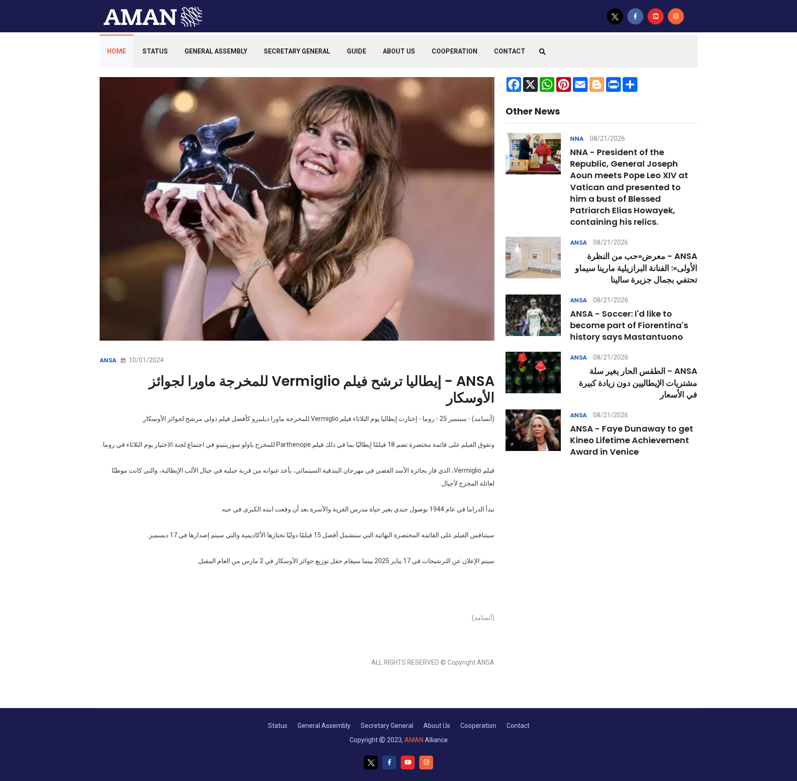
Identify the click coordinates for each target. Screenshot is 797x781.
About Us (399, 51)
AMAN (413, 740)
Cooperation (454, 51)
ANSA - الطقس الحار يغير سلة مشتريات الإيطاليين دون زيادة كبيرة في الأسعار (638, 382)
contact (509, 51)
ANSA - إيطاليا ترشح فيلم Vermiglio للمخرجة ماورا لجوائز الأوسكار (321, 389)
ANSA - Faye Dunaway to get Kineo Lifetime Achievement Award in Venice (631, 440)
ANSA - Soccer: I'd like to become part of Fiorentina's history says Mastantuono (629, 325)
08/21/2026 (607, 138)
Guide (356, 51)
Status (155, 51)
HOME (116, 51)
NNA (576, 138)
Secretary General (297, 51)
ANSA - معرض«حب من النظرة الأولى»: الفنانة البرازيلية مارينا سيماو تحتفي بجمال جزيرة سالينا (636, 267)
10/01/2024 (145, 360)
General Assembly (215, 51)
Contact (517, 725)
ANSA (108, 360)
